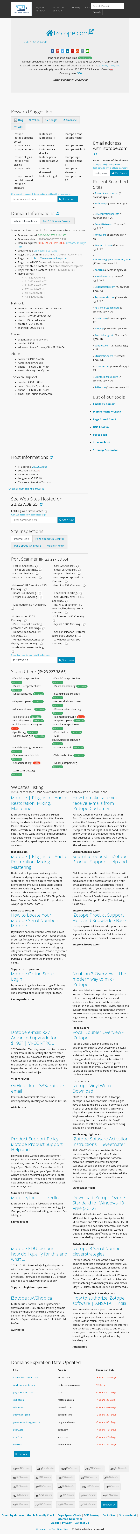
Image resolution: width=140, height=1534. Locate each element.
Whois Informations (25, 221)
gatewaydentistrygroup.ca (26, 1422)
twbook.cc (18, 1407)
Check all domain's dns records (26, 488)
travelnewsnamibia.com (25, 1377)
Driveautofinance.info (107, 213)
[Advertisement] (49, 422)
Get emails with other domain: (110, 167)
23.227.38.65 (39, 466)
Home (25, 41)
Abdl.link (99, 269)
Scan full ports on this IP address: (30, 655)
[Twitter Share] (62, 50)
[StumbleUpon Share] (77, 50)
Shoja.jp (99, 328)
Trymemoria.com (105, 297)
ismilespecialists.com (24, 1384)
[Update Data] (57, 213)
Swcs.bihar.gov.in (104, 335)
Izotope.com (39, 41)
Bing (20, 120)
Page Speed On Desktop (50, 538)
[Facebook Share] (53, 50)
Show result (69, 199)
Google (52, 120)
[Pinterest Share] (72, 50)
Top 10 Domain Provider (57, 221)
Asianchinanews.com (106, 193)
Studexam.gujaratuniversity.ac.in (112, 259)
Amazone (71, 120)
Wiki (20, 126)
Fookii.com (101, 318)
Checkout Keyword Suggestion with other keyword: (41, 194)
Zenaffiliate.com (104, 224)
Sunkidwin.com (103, 276)
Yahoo (36, 120)
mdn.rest (17, 1444)
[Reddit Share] (82, 50)
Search (97, 12)
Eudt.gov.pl (101, 203)
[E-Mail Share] (87, 50)
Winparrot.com (103, 245)
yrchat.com (18, 1399)
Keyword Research (40, 9)
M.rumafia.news (104, 356)
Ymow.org (101, 234)
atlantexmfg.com (21, 1414)
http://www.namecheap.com (50, 258)
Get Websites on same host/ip (28, 514)
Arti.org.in (100, 387)
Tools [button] (85, 7)
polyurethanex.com (23, 1392)
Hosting (76, 7)
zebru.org (18, 1429)
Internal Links (22, 538)
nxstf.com (18, 1437)
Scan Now (68, 519)
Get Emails (120, 173)
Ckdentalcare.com (105, 286)
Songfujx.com (102, 345)
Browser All (22, 1454)
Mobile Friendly (56, 545)
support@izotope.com (109, 164)
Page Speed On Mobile (27, 545)
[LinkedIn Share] (67, 50)
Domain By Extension (58, 9)
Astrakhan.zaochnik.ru (107, 307)
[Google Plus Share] (57, 50)
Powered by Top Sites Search (53, 1529)
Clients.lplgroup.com (106, 376)
